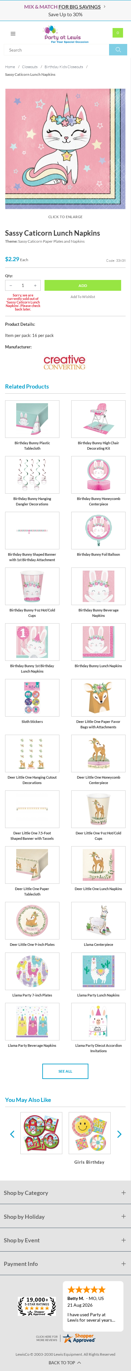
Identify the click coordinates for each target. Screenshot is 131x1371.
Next (118, 1133)
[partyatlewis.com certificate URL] (65, 1337)
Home (10, 66)
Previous (12, 1133)
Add (83, 285)
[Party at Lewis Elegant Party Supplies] (65, 32)
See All (65, 1071)
